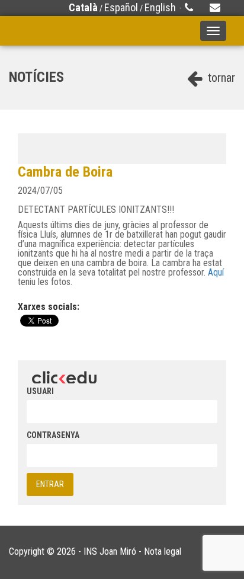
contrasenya (53, 435)
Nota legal (162, 551)
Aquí (216, 272)
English (160, 7)
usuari (40, 391)
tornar (220, 78)
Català (83, 7)
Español (121, 7)
